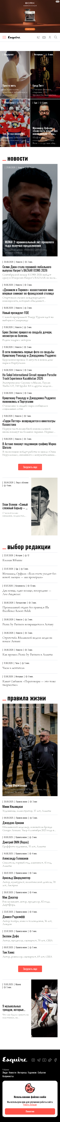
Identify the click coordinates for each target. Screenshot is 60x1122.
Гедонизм (32, 1072)
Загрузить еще (30, 467)
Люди (5, 1072)
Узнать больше (30, 1104)
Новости (17, 158)
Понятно (30, 1111)
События (42, 1072)
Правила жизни (26, 697)
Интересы (22, 1072)
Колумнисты (8, 1076)
